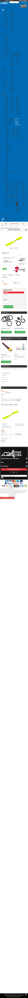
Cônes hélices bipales (17, 102)
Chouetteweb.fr (16, 487)
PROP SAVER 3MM (19, 328)
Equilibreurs (13, 110)
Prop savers (17, 58)
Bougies (12, 66)
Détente (5, 27)
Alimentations (13, 77)
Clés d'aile (12, 27)
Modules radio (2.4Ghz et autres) (7, 138)
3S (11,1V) (5, 77)
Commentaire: (18, 434)
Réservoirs (13, 190)
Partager (11, 275)
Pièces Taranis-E (7, 156)
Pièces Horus (7, 158)
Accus (5, 70)
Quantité (5, 299)
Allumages (13, 64)
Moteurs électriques (6, 52)
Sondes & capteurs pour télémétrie (8, 144)
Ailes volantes (5, 25)
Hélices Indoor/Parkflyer (8, 109)
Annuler (2, 498)
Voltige (5, 12)
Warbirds (5, 13)
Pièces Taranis (7, 152)
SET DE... (16, 354)
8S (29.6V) (5, 87)
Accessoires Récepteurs (7, 121)
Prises (17, 56)
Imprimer (18, 283)
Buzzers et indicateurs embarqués (13, 88)
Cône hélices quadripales (18, 110)
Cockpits (12, 19)
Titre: (2, 434)
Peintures (18, 206)
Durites (12, 191)
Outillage (24, 200)
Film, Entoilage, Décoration (18, 194)
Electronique (8, 150)
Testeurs (12, 79)
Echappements (14, 55)
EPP (17, 196)
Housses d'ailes (12, 25)
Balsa (17, 202)
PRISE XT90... (4, 354)
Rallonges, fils (8, 205)
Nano (11, 123)
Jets (5, 28)
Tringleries (7, 191)
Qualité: (2, 430)
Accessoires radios (8, 149)
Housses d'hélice (12, 108)
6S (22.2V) (5, 84)
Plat (10, 124)
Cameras (6, 170)
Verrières (12, 16)
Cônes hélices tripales (17, 106)
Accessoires (7, 48)
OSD (5, 175)
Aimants (17, 207)
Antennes (6, 174)
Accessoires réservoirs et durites (13, 198)
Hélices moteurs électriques (7, 102)
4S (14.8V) (5, 79)
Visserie (17, 191)
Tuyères (12, 21)
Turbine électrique (6, 57)
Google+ (18, 275)
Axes (17, 55)
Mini (10, 121)
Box (17, 131)
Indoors (5, 23)
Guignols (7, 187)
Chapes (6, 189)
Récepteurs (7, 119)
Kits (5, 11)
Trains (12, 18)
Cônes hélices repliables (18, 99)
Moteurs (5, 50)
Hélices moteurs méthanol (7, 99)
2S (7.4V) (5, 74)
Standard (11, 119)
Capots (12, 17)
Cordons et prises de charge (12, 83)
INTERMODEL (22, 264)
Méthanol (6, 54)
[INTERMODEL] (21, 259)
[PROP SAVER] (20, 320)
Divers (12, 32)
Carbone (17, 186)
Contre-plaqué (17, 204)
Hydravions (6, 22)
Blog (2, 462)
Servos (11, 118)
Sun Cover (12, 23)
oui (16, 400)
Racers (5, 17)
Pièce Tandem (7, 166)
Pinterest (5, 277)
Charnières (7, 190)
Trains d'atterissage (24, 187)
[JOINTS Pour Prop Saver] (7, 320)
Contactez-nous (14, 469)
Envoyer (3, 441)
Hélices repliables (7, 112)
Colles (17, 185)
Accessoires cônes (18, 113)
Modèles (5, 176)
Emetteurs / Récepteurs (8, 171)
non (19, 400)
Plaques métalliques (18, 212)
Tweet (4, 275)
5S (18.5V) (5, 82)
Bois (17, 201)
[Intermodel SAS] (2, 3)
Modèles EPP (12, 30)
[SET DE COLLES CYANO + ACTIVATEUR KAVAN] (20, 347)
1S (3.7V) (5, 72)
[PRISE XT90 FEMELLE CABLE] (7, 347)
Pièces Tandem (13, 134)
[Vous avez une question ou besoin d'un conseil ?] (20, 269)
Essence (6, 55)
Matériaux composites (18, 209)
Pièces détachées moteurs (13, 62)
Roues (23, 189)
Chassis (6, 38)
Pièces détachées (14, 131)
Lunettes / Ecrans (7, 173)
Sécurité (12, 91)
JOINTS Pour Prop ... (6, 328)
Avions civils (5, 15)
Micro (11, 122)
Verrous (6, 192)
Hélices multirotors (7, 114)
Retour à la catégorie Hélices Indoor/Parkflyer (10, 228)
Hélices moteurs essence (6, 106)
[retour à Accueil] (2, 224)
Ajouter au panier (10, 498)
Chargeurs (13, 76)
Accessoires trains (24, 191)
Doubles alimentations (18, 133)
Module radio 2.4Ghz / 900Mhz (6, 126)
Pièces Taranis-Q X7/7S (7, 162)
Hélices (6, 47)
